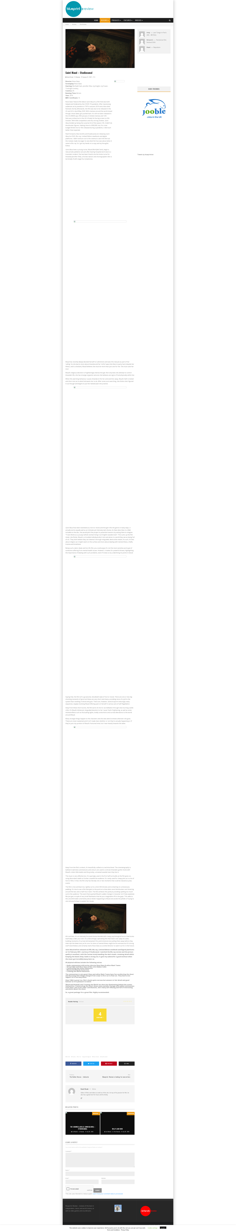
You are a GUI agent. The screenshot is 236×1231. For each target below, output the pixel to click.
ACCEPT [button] (163, 1228)
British (68, 1056)
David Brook (69, 77)
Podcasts (116, 20)
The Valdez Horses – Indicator (79, 1076)
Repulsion (156, 47)
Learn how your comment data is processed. (108, 1194)
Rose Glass (96, 1056)
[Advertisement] (100, 1039)
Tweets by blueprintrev (145, 155)
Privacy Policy (125, 1230)
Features (127, 20)
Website (103, 1178)
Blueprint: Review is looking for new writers (116, 1076)
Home (96, 20)
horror (79, 1056)
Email (67, 1178)
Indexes (138, 20)
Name (67, 1170)
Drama (74, 1056)
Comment (68, 1151)
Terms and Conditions (113, 1230)
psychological (87, 1056)
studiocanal (104, 1056)
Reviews (104, 20)
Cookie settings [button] (153, 1228)
